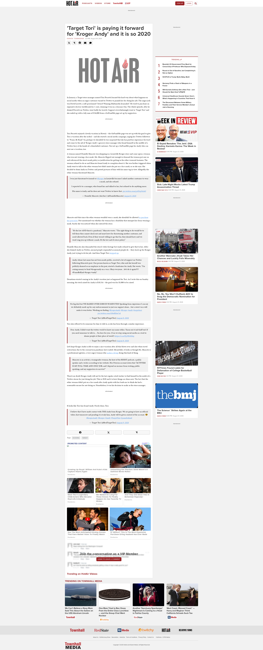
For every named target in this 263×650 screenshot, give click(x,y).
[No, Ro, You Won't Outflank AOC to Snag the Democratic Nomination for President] (176, 279)
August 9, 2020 (123, 422)
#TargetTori (116, 417)
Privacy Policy (142, 637)
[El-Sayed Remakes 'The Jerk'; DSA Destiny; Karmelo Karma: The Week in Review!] (176, 129)
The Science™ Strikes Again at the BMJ (174, 411)
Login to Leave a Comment (109, 559)
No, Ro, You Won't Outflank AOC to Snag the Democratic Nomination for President (176, 297)
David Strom (161, 302)
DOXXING (76, 438)
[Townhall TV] (118, 3)
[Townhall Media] (73, 645)
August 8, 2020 (130, 195)
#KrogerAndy (114, 310)
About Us (95, 637)
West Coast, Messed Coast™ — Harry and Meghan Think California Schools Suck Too (181, 610)
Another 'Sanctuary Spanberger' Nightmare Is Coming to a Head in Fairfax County (148, 610)
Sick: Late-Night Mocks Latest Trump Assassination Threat (176, 185)
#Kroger (124, 310)
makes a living (112, 352)
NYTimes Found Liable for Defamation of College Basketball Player (174, 370)
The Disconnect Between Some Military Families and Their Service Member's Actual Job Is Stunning (179, 104)
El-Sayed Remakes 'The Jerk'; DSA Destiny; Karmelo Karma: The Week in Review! (176, 146)
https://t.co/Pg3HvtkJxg (124, 336)
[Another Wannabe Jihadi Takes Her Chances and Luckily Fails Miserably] (176, 241)
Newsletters (115, 637)
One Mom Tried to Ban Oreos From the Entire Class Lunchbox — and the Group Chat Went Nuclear (114, 612)
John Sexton (161, 376)
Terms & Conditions (131, 637)
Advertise (122, 637)
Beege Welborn (162, 261)
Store (107, 3)
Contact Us (150, 637)
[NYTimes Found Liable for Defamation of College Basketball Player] (176, 353)
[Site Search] (195, 3)
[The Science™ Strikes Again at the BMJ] (176, 396)
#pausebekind (126, 417)
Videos (98, 3)
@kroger (100, 178)
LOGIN (189, 3)
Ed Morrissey (161, 152)
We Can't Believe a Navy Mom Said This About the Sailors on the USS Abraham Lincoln (79, 610)
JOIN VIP (180, 3)
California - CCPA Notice (163, 637)
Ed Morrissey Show (105, 637)
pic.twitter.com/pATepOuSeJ (134, 191)
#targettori (137, 310)
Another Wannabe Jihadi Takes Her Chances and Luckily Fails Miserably (176, 257)
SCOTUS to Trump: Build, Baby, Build (176, 77)
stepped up (114, 253)
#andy (130, 310)
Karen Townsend (75, 38)
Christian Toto (162, 190)
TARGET (85, 438)
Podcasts (87, 3)
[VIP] (128, 3)
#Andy (108, 417)
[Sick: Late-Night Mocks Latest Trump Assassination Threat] (176, 170)
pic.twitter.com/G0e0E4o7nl (109, 313)
